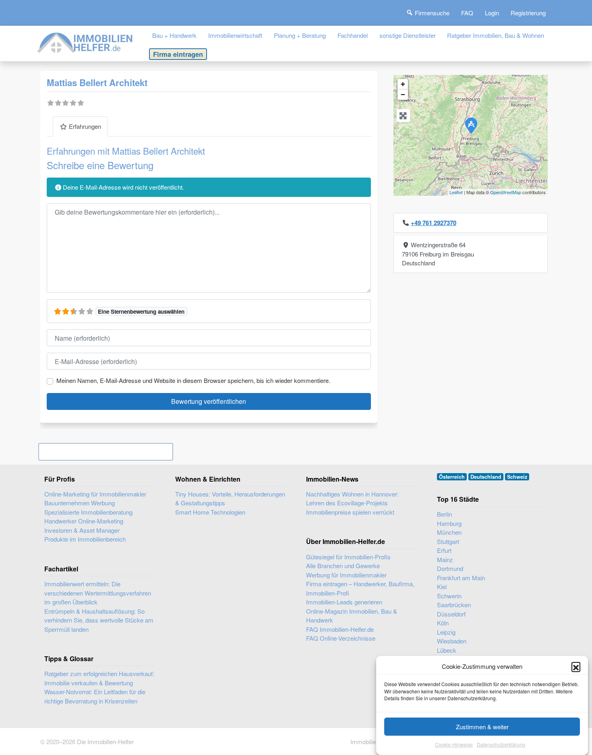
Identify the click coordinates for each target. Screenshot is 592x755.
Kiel (442, 586)
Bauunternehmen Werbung (79, 503)
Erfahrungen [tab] (85, 126)
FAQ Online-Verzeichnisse (340, 638)
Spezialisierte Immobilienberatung (88, 512)
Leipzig (446, 632)
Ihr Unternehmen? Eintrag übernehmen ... (106, 451)
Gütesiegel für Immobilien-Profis (348, 556)
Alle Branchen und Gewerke (343, 565)
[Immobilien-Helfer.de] (85, 42)
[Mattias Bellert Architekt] (471, 125)
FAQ (467, 12)
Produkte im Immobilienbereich (85, 539)
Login (492, 12)
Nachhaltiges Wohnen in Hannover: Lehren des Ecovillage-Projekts (352, 498)
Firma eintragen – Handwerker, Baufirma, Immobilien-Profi (360, 588)
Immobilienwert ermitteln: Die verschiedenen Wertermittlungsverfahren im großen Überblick (97, 592)
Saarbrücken (454, 604)
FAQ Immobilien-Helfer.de (340, 629)
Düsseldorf (451, 614)
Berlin (444, 514)
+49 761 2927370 (433, 222)
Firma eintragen (178, 54)
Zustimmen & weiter (482, 726)
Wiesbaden (451, 641)
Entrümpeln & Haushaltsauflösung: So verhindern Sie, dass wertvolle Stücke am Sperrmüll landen (98, 620)
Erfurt (444, 550)
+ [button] (403, 84)
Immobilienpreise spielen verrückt (350, 512)
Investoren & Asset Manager (82, 530)
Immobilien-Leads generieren (344, 602)
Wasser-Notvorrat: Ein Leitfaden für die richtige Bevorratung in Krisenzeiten (94, 696)
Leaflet (456, 192)
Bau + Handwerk (174, 35)
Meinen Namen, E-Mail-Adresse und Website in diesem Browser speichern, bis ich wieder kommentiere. (193, 380)
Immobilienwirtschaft (235, 35)
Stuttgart (448, 541)
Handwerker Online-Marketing (83, 521)
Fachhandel (352, 35)
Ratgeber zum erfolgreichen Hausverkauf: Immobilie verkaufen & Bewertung (99, 678)
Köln (443, 622)
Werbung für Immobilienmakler (346, 575)
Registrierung (528, 12)
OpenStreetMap (505, 192)
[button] (576, 666)
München (449, 532)
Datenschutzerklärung (501, 744)
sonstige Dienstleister (407, 35)
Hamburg (449, 523)
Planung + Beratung (300, 35)
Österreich (452, 476)
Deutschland (485, 476)
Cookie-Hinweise (454, 744)
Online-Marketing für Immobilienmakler (95, 494)
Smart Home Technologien (210, 512)
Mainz (445, 559)
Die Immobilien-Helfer (105, 741)
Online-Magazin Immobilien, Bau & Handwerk (351, 616)
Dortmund (450, 568)
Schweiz (517, 476)
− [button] (403, 94)
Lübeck (446, 650)
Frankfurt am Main (461, 577)
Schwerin (449, 596)
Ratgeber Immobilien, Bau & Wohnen (495, 35)
